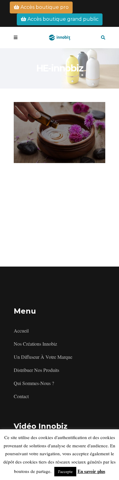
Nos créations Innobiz (35, 343)
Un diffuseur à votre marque (43, 357)
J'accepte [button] (65, 471)
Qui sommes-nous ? (34, 383)
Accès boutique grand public (62, 19)
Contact (21, 396)
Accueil (21, 330)
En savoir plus (91, 471)
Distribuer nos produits (36, 370)
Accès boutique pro (44, 7)
